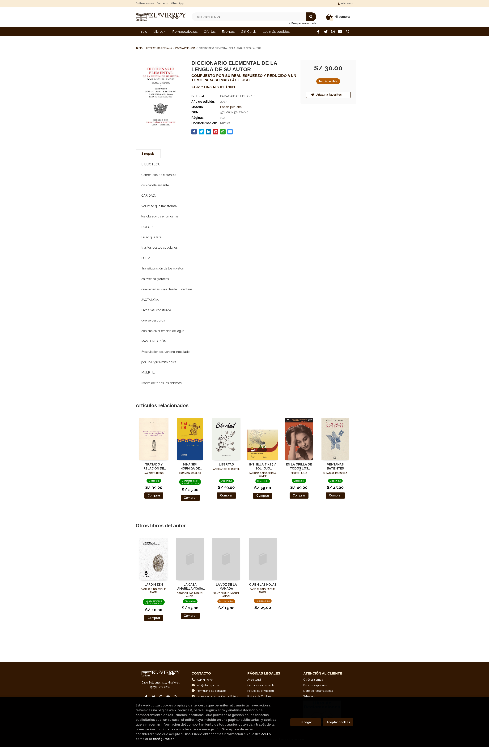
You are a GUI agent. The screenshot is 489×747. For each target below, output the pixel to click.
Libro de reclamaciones (318, 690)
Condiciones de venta (260, 685)
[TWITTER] (325, 31)
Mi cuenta (347, 3)
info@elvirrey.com (208, 685)
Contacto (162, 3)
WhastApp (177, 3)
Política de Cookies (259, 696)
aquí (264, 734)
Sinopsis (148, 153)
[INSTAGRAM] (333, 31)
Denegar (306, 722)
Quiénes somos (145, 3)
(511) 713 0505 (205, 679)
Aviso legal (254, 679)
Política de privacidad (260, 690)
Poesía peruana (185, 48)
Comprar (153, 495)
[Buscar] (311, 16)
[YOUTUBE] (340, 31)
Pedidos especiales (315, 685)
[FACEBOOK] (318, 31)
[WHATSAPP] (347, 31)
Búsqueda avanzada (303, 23)
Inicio (139, 48)
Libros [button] (158, 31)
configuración (163, 739)
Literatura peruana (159, 48)
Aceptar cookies (338, 722)
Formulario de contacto (211, 690)
